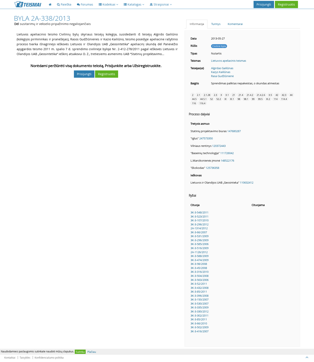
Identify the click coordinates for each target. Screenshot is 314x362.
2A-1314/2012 (199, 228)
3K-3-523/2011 (199, 216)
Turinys (215, 24)
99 (253, 99)
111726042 (227, 153)
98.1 (246, 99)
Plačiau (91, 351)
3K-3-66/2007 (199, 232)
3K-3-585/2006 (199, 244)
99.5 (260, 99)
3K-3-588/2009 (199, 256)
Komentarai (235, 24)
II (221, 94)
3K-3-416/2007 (199, 331)
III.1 (232, 99)
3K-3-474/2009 (199, 260)
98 (239, 99)
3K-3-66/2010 (199, 323)
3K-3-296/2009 (199, 240)
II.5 (270, 94)
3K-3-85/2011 (199, 291)
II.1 (227, 94)
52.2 (218, 99)
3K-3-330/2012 (199, 311)
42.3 (284, 94)
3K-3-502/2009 (199, 327)
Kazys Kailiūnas (220, 72)
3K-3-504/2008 (199, 276)
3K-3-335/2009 (199, 307)
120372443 (219, 146)
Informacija (197, 24)
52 (211, 99)
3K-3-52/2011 (199, 284)
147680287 (234, 131)
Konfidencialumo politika (49, 357)
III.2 (268, 99)
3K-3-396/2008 (199, 296)
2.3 (215, 94)
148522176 (227, 160)
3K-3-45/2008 (199, 268)
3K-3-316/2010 (199, 272)
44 (291, 94)
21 (233, 94)
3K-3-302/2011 (199, 315)
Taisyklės (25, 357)
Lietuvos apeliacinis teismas (228, 61)
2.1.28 (207, 94)
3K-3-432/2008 (199, 288)
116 (194, 103)
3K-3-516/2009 (199, 248)
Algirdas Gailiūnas (222, 68)
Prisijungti (264, 4)
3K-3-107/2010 (199, 220)
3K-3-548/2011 (199, 212)
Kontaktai (9, 357)
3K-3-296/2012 (199, 224)
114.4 (284, 99)
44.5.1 (203, 99)
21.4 (241, 94)
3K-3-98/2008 (199, 264)
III (225, 99)
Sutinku (80, 351)
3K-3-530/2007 (199, 303)
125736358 (212, 168)
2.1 (198, 94)
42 (277, 94)
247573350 (206, 138)
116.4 (202, 103)
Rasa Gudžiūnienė (222, 76)
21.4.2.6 (261, 94)
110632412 (246, 182)
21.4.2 (250, 94)
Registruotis (286, 4)
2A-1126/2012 (199, 252)
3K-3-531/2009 (199, 236)
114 (275, 99)
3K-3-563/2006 (199, 280)
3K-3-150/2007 (199, 299)
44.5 (194, 99)
